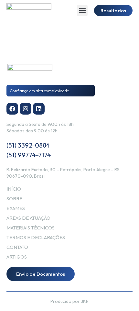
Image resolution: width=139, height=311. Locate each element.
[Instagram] (25, 109)
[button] (82, 10)
